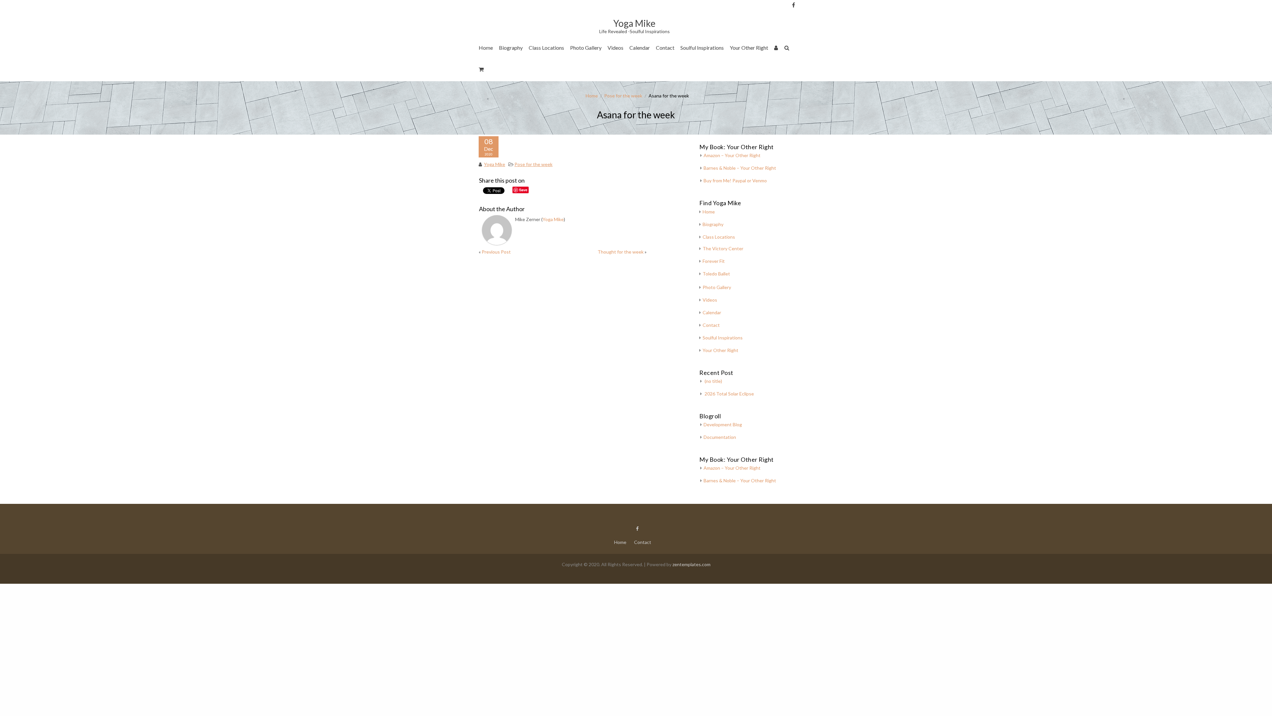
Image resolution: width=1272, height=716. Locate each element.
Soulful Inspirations (702, 47)
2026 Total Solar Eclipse (729, 393)
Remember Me (806, 66)
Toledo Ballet (716, 273)
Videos (615, 47)
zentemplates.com (691, 564)
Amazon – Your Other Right (732, 155)
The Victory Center (552, 68)
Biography (511, 47)
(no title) (713, 381)
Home (486, 47)
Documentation (720, 437)
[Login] (776, 49)
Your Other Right (749, 47)
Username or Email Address (804, 13)
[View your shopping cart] (481, 70)
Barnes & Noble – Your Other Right (740, 168)
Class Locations (546, 47)
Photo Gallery (586, 47)
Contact (665, 47)
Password (804, 40)
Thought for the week (621, 252)
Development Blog (723, 424)
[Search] (787, 49)
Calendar (639, 47)
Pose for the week (623, 95)
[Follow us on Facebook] (793, 5)
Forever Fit (714, 261)
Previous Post (496, 252)
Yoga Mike (494, 164)
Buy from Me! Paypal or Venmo (735, 180)
